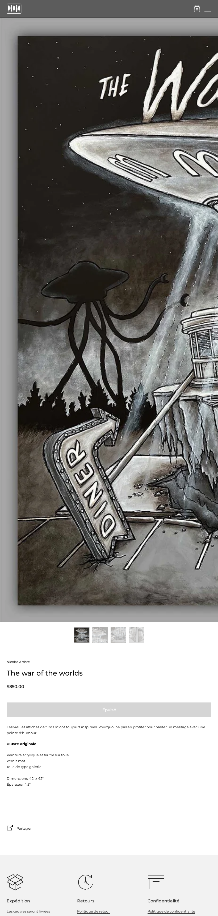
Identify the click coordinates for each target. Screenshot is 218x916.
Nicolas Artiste (18, 662)
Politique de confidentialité (171, 911)
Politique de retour (93, 911)
